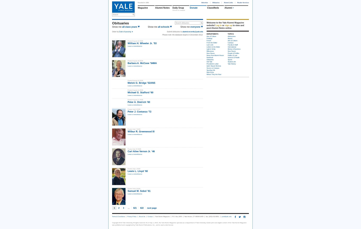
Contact (150, 216)
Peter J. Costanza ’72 (139, 111)
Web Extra (210, 72)
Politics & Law (232, 55)
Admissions (232, 36)
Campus (231, 43)
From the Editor (212, 43)
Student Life (232, 62)
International (232, 47)
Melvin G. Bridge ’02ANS (141, 83)
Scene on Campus (213, 68)
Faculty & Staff (233, 45)
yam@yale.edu (227, 216)
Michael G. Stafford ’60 (140, 92)
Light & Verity (211, 49)
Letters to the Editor (213, 47)
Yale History (232, 64)
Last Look (210, 45)
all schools (164, 27)
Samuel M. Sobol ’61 (139, 191)
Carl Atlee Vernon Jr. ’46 (141, 151)
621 (135, 208)
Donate (194, 8)
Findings (209, 38)
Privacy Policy (132, 216)
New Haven (211, 53)
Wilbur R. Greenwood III (141, 131)
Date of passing (125, 32)
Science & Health (233, 57)
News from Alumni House (215, 55)
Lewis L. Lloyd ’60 (138, 171)
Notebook (210, 57)
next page (152, 208)
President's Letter (213, 64)
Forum (209, 40)
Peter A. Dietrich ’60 (139, 102)
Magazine (143, 8)
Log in (218, 25)
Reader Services (243, 2)
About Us (142, 216)
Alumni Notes (162, 8)
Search (115, 15)
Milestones (210, 51)
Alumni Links (228, 2)
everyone (195, 27)
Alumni (228, 8)
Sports (230, 59)
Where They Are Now (214, 74)
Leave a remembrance (135, 46)
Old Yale (209, 62)
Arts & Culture (211, 36)
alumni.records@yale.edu (192, 32)
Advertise (204, 2)
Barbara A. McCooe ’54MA (142, 63)
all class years (130, 27)
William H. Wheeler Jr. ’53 (142, 43)
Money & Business (234, 49)
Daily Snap (178, 8)
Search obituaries (182, 23)
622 (142, 208)
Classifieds (213, 8)
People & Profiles (233, 53)
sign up (228, 25)
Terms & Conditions (118, 216)
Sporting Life (211, 70)
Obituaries (216, 2)
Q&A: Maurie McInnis (214, 66)
